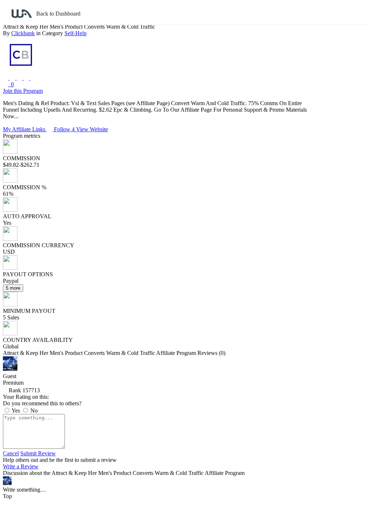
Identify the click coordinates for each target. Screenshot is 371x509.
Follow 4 (65, 129)
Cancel (11, 453)
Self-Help (75, 33)
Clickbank (23, 33)
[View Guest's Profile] (10, 369)
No (33, 410)
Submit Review (38, 453)
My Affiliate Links (25, 129)
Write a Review (20, 466)
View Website (92, 129)
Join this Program (23, 91)
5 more (13, 288)
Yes (16, 410)
